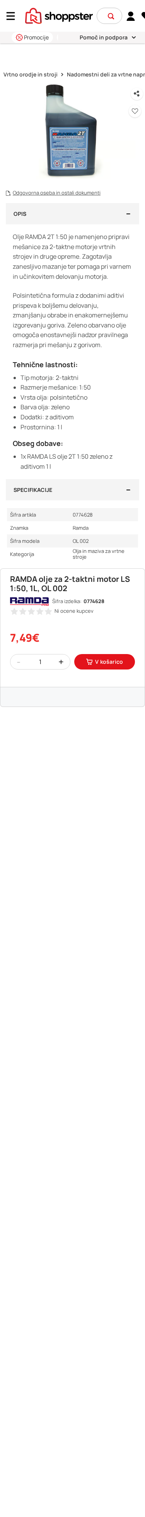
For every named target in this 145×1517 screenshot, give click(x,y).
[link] (131, 16)
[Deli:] (137, 94)
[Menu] (13, 16)
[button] (110, 16)
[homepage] (59, 15)
